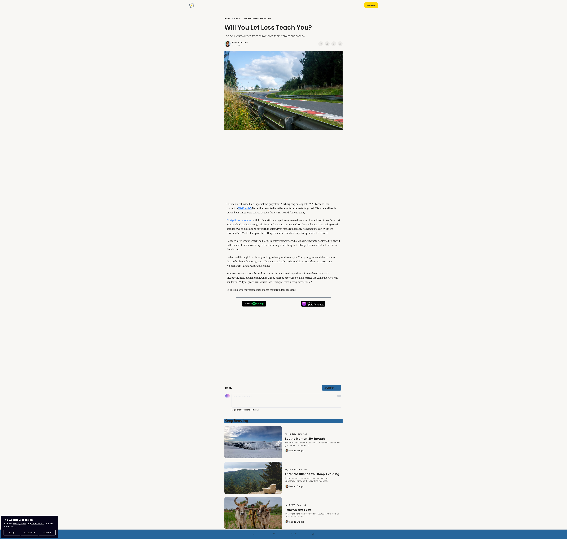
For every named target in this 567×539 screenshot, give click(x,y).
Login (234, 410)
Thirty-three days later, (239, 220)
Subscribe (243, 410)
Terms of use (37, 523)
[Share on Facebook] (320, 43)
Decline (47, 532)
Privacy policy (19, 523)
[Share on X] (327, 43)
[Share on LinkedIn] (340, 43)
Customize (29, 532)
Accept (12, 532)
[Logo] (191, 5)
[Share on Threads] (333, 43)
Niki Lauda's (245, 208)
